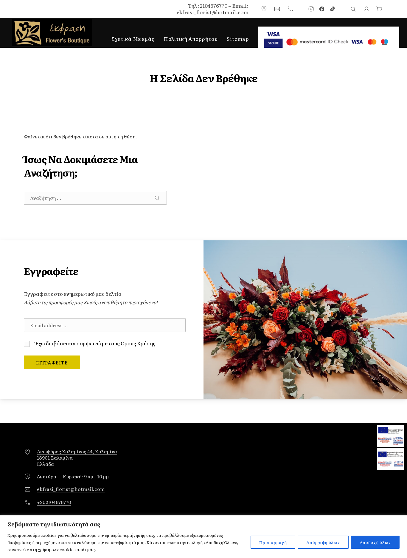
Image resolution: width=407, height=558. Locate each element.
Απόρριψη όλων (323, 542)
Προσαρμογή (273, 542)
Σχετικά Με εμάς (133, 38)
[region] (203, 536)
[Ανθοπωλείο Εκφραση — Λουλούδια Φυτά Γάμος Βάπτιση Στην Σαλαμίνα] (52, 33)
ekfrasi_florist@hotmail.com (71, 488)
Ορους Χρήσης (138, 343)
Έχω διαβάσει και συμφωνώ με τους (95, 343)
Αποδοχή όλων (375, 542)
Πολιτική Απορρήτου (191, 38)
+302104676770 (54, 502)
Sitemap (238, 38)
